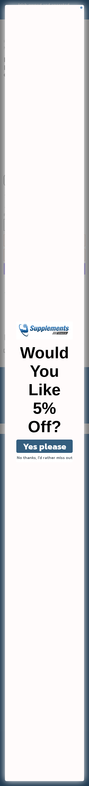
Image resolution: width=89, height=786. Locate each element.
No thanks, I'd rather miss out (44, 458)
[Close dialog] (81, 7)
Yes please (44, 446)
